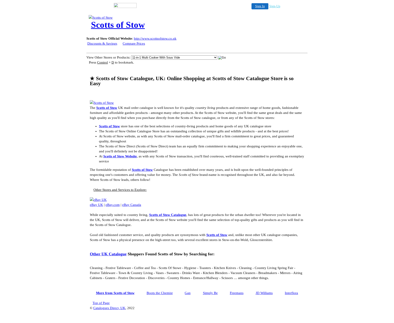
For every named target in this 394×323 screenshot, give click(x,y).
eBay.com (113, 205)
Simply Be (210, 293)
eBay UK (96, 205)
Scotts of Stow (106, 108)
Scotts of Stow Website (120, 156)
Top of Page (101, 303)
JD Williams (264, 293)
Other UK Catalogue (108, 254)
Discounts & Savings (102, 43)
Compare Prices (134, 43)
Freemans (237, 293)
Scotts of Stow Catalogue (167, 215)
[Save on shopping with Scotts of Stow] (102, 103)
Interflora (291, 293)
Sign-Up (274, 6)
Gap (188, 293)
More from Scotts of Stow (115, 293)
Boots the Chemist (160, 293)
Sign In (260, 6)
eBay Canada (131, 205)
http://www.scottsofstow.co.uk (155, 38)
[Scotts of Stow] (125, 17)
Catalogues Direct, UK (109, 308)
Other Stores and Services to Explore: (120, 190)
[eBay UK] (98, 200)
